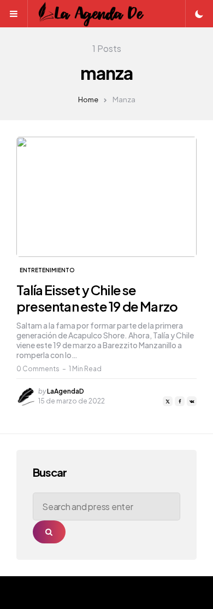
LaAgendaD (65, 391)
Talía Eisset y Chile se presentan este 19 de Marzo (96, 298)
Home (88, 99)
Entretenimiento (47, 270)
